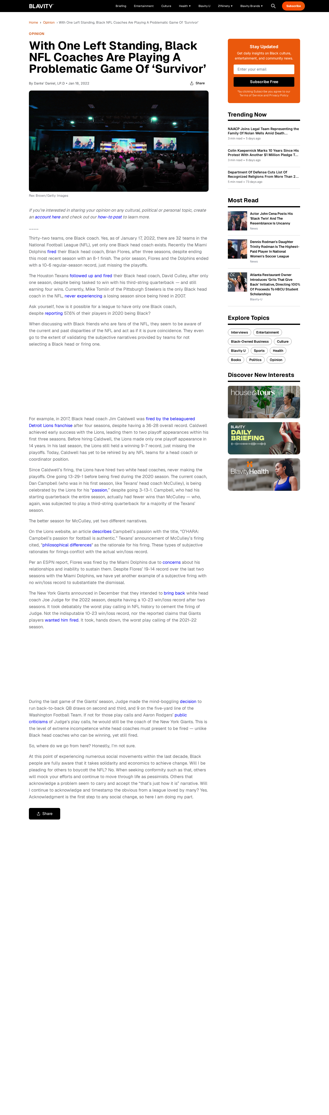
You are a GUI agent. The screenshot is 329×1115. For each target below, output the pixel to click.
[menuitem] (185, 6)
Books (236, 360)
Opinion (49, 22)
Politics (255, 360)
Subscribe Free (264, 81)
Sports (259, 350)
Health (278, 350)
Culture (283, 341)
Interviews (239, 332)
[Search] (273, 6)
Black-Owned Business (250, 341)
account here (48, 217)
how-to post (110, 217)
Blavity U (238, 350)
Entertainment (267, 332)
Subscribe (293, 6)
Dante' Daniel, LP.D (49, 83)
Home (33, 22)
